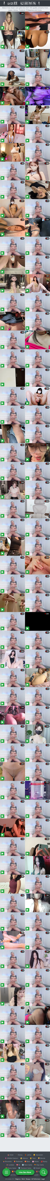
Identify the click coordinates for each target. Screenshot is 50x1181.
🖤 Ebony (19, 1155)
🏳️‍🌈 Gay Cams (39, 1165)
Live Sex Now (25, 1172)
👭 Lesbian (10, 1165)
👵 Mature (24, 1158)
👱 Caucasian (38, 1155)
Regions (17, 1179)
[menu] (6, 1172)
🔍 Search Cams (37, 1175)
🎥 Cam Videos (12, 1175)
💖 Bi (18, 1165)
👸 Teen (33, 1158)
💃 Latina (28, 1155)
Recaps (28, 1179)
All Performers (36, 1179)
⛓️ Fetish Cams (39, 1168)
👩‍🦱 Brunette (7, 1161)
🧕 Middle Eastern (11, 1158)
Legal (43, 1179)
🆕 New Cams (27, 1165)
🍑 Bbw (27, 1161)
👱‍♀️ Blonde (41, 1158)
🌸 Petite (35, 1161)
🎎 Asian (10, 1155)
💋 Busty (44, 1161)
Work (23, 1179)
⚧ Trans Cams (10, 1168)
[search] (44, 1172)
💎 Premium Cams (24, 1168)
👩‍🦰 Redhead (18, 1161)
